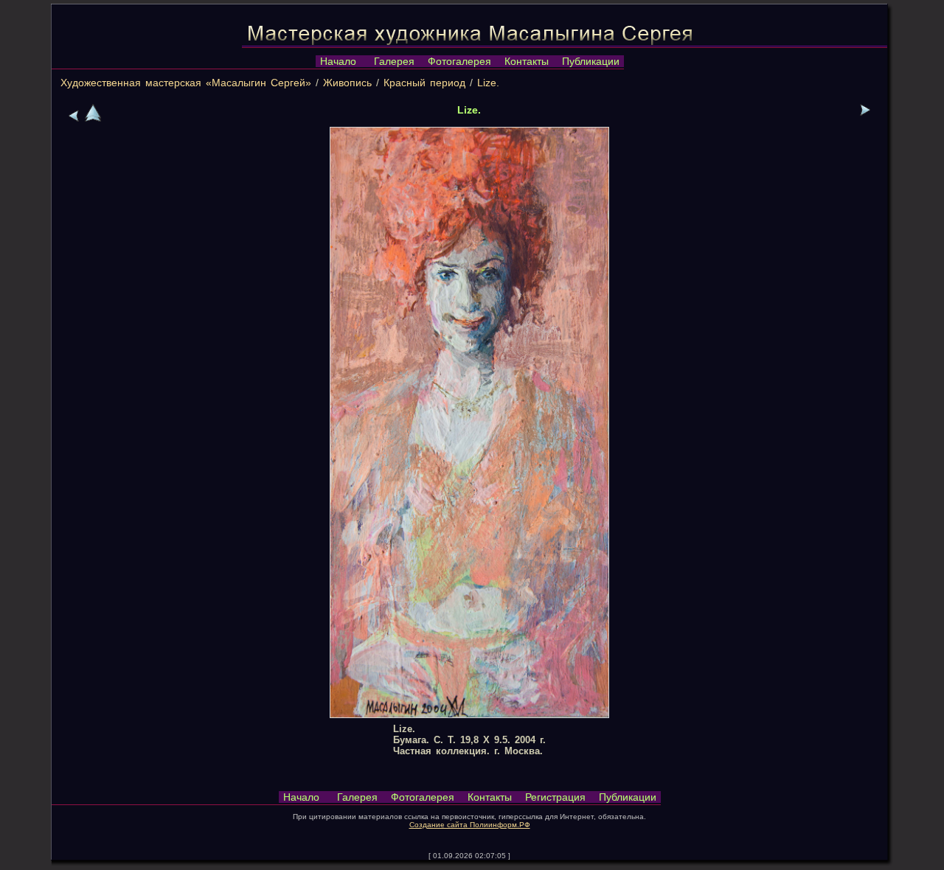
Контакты (526, 61)
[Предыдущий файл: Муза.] (74, 118)
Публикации (591, 61)
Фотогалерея (459, 61)
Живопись (347, 82)
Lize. (488, 82)
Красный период (424, 82)
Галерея (394, 61)
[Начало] (93, 118)
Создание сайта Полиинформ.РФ (469, 825)
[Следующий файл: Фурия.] (865, 112)
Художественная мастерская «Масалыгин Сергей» (185, 82)
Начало (338, 61)
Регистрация (555, 797)
